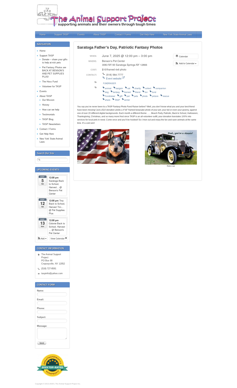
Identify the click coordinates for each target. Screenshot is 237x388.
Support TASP (61, 34)
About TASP (100, 34)
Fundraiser (109, 83)
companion (160, 88)
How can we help (50, 109)
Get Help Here (147, 34)
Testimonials (48, 114)
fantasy (116, 92)
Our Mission (48, 100)
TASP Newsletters (51, 124)
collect (148, 88)
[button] (185, 63)
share (107, 99)
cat (128, 88)
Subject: (41, 317)
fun (146, 92)
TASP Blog (47, 119)
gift (121, 95)
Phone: (41, 308)
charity (137, 88)
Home (42, 34)
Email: (40, 299)
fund (154, 92)
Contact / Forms (123, 34)
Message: (42, 326)
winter (127, 99)
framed (127, 92)
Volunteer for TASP (51, 86)
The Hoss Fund (50, 81)
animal (108, 88)
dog (107, 92)
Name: (40, 290)
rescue (166, 95)
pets (136, 95)
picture (155, 95)
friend (137, 92)
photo (145, 95)
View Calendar (57, 238)
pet (128, 95)
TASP (117, 99)
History (45, 104)
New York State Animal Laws (177, 34)
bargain (119, 88)
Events (81, 34)
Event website (113, 78)
